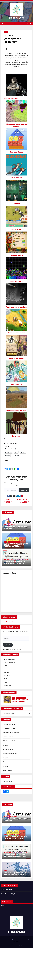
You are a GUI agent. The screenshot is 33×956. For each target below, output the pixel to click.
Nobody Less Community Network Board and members (20, 701)
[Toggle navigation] (15, 23)
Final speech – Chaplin (10, 724)
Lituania (6, 669)
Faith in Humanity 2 (9, 741)
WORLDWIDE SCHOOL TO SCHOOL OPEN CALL (16, 545)
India (5, 682)
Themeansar (16, 941)
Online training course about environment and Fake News (15, 563)
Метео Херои (16, 384)
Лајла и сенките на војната (16, 307)
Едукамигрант (16, 178)
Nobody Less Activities (13, 834)
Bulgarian (7, 675)
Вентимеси (16, 436)
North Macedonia (9, 662)
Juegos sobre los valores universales (22, 501)
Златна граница (16, 255)
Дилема (16, 204)
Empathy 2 (6, 766)
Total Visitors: (5, 894)
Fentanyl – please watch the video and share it (15, 874)
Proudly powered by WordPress (11, 939)
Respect (5, 758)
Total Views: (5, 889)
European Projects (19, 559)
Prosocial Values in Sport (11, 732)
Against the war (8, 770)
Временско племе (16, 358)
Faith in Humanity (8, 737)
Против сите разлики (11, 98)
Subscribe (24, 490)
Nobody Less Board (21, 697)
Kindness (5, 745)
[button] (27, 23)
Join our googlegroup (16, 945)
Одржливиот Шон (16, 229)
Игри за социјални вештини (9, 501)
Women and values (9, 728)
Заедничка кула (16, 281)
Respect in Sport (8, 749)
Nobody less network (9, 659)
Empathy (5, 762)
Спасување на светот (16, 333)
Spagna (6, 672)
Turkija (6, 679)
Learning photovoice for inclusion (15, 528)
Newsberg (26, 939)
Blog (15, 524)
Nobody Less (16, 17)
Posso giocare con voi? (10, 753)
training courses (8, 524)
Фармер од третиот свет (16, 410)
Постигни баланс (16, 152)
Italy (5, 665)
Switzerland (7, 685)
